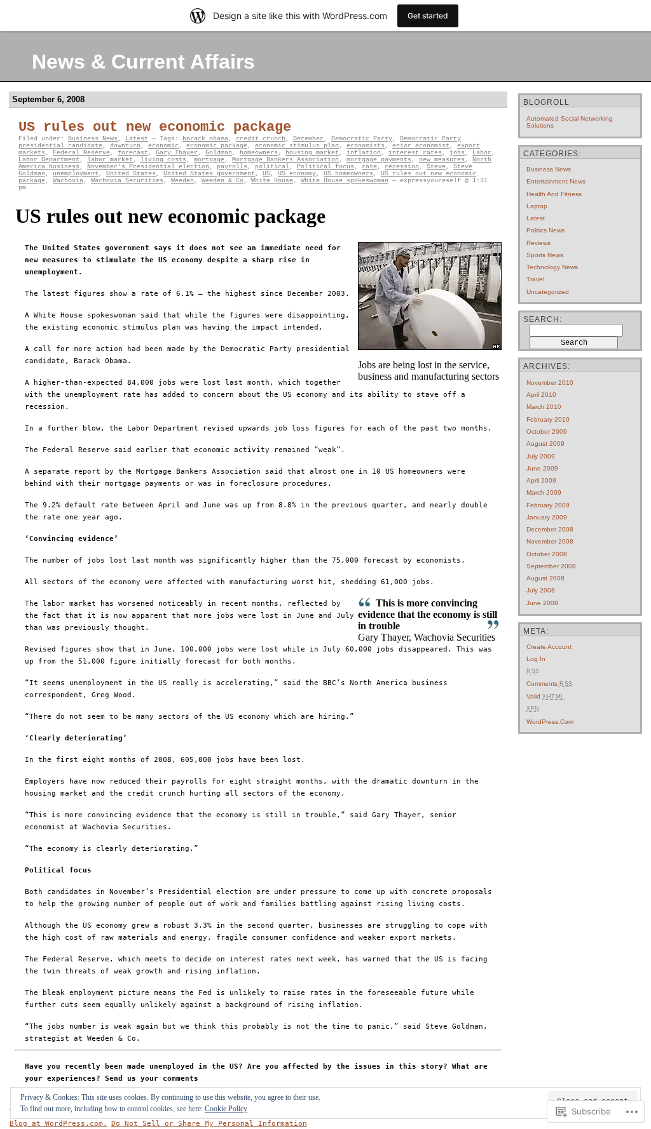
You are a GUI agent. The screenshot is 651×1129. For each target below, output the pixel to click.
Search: (542, 319)
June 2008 (542, 602)
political (272, 166)
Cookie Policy (226, 1108)
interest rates (415, 152)
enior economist (420, 145)
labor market (110, 159)
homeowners (259, 152)
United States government (209, 173)
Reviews (538, 242)
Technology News (552, 267)
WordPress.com (549, 721)
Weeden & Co (222, 180)
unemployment (76, 173)
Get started (428, 15)
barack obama (205, 138)
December (308, 138)
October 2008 (546, 554)
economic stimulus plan (297, 145)
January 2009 (546, 517)
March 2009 (543, 492)
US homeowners (348, 173)
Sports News (544, 254)
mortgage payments (378, 159)
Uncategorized (547, 291)
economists (365, 145)
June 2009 (542, 468)
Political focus (325, 166)
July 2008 (540, 590)
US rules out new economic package (154, 127)
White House (272, 180)
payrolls (232, 166)
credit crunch (260, 138)
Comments (549, 683)
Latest (136, 138)
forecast (133, 152)
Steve (436, 166)
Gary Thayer (177, 152)
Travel (535, 279)
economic (163, 145)
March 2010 (543, 406)
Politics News (545, 230)
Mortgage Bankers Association (285, 159)
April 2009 (541, 480)
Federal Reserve (81, 152)
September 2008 (551, 566)
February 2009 (548, 505)
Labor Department (48, 159)
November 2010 (549, 382)
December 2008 (549, 529)
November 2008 (549, 541)
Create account (549, 646)
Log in (535, 658)
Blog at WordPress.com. (58, 1123)
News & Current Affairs (143, 61)
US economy (297, 173)
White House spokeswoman (344, 180)
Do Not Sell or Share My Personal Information (209, 1123)
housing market (312, 152)
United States (131, 173)
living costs (163, 159)
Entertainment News (556, 181)
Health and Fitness (554, 193)
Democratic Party (361, 138)
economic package (216, 145)
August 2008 (545, 578)
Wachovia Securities (127, 180)
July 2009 (540, 456)
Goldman (218, 152)
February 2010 (548, 419)
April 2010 (541, 394)
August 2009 (545, 443)
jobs (457, 152)
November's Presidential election (148, 166)
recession (402, 166)
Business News (93, 138)
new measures (442, 159)
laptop (536, 206)
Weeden (182, 180)
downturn (125, 145)
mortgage (209, 159)
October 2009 (546, 431)
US (266, 173)
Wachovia (68, 180)
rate (369, 166)
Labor (481, 152)
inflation (363, 152)
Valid (545, 696)
